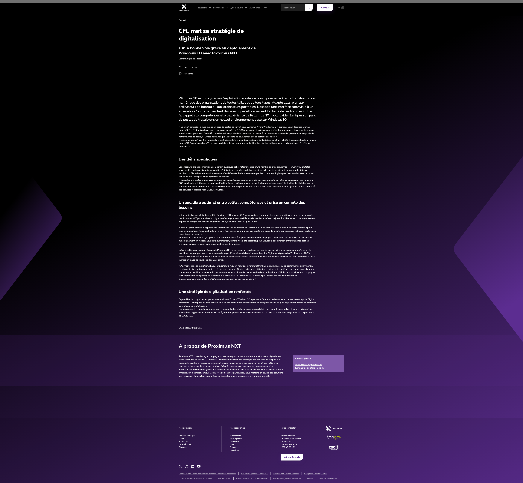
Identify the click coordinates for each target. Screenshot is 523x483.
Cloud (181, 439)
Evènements (235, 436)
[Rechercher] (309, 7)
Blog (232, 444)
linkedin (192, 466)
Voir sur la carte (292, 457)
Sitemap (310, 478)
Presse (233, 447)
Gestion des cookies (328, 478)
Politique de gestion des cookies (287, 478)
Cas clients (254, 8)
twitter (180, 466)
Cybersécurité (185, 444)
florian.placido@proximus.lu (309, 368)
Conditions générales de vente (254, 474)
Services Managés (187, 436)
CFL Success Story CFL (190, 328)
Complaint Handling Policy (315, 474)
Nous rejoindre (236, 439)
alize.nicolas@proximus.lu (308, 365)
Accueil (182, 20)
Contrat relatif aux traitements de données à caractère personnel (207, 474)
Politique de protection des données (252, 478)
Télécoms (183, 447)
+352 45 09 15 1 (288, 447)
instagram (186, 466)
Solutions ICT (184, 441)
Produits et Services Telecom (286, 474)
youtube (198, 466)
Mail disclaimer (224, 478)
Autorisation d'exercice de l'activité (196, 478)
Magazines (234, 450)
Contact (325, 8)
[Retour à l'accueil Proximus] (184, 7)
